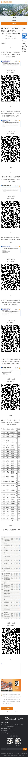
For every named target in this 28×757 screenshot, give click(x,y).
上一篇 (7, 711)
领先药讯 (14, 20)
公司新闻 (14, 17)
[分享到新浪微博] (11, 736)
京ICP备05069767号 (20, 755)
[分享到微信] (17, 736)
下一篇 (16, 711)
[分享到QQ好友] (14, 736)
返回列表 (8, 708)
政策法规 (14, 23)
